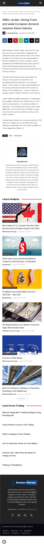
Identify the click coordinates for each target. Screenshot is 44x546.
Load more (21, 398)
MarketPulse (6, 298)
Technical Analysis (8, 384)
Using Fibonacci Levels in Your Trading (18, 425)
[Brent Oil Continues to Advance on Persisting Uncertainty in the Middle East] (22, 375)
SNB (10, 135)
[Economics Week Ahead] (22, 345)
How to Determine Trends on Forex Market (19, 443)
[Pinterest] (15, 40)
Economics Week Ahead (12, 358)
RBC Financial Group (9, 231)
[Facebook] (4, 40)
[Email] (31, 40)
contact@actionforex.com (26, 509)
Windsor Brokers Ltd (9, 394)
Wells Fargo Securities (10, 361)
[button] (4, 542)
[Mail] (19, 515)
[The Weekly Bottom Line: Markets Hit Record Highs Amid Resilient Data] (22, 312)
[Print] (37, 40)
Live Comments (13, 12)
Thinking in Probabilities (12, 465)
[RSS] (25, 515)
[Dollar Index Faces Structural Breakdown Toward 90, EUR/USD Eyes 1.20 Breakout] (22, 246)
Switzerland (18, 135)
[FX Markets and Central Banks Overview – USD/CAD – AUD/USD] (22, 279)
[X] (10, 40)
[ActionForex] (4, 33)
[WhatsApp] (21, 40)
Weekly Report (7, 254)
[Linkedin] (26, 40)
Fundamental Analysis (9, 221)
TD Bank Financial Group (11, 331)
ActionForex (13, 33)
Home (4, 12)
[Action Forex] (22, 3)
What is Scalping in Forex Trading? (16, 434)
